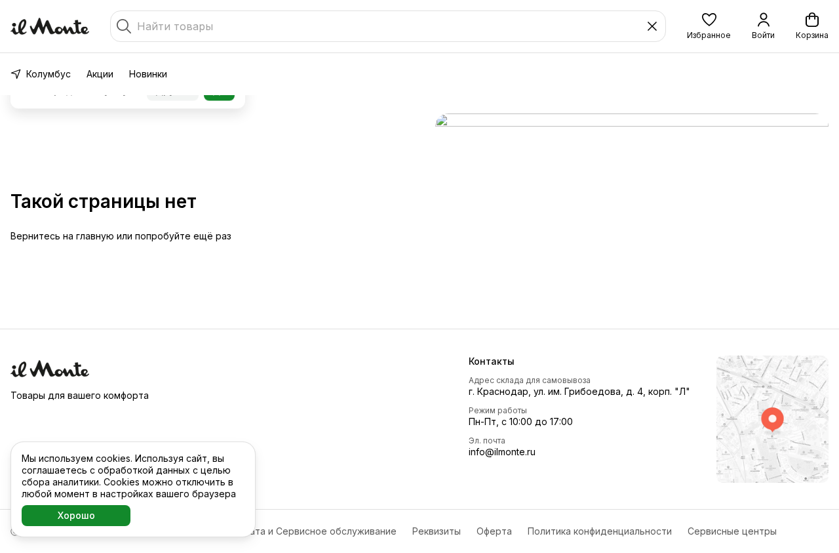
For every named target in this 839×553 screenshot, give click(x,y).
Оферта (494, 531)
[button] (709, 26)
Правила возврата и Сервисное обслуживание (289, 531)
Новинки (148, 73)
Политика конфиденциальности (600, 531)
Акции (100, 73)
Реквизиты (436, 531)
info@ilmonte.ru (502, 451)
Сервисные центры (732, 531)
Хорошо (76, 515)
